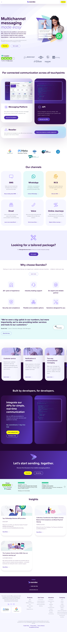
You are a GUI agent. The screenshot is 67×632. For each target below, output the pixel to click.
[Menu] (2, 2)
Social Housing (51, 613)
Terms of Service (41, 625)
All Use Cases (40, 599)
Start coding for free (13, 432)
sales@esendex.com (33, 589)
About (62, 599)
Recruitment (51, 610)
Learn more (33, 274)
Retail (51, 602)
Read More (5, 532)
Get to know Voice (32, 222)
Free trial (63, 2)
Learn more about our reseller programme (46, 132)
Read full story (6, 333)
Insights (62, 604)
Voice (30, 604)
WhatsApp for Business (30, 602)
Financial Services (51, 601)
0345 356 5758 (34, 586)
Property (51, 609)
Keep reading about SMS (10, 193)
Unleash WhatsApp (32, 193)
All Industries (51, 599)
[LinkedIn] (9, 604)
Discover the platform (11, 117)
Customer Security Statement (62, 613)
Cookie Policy (26, 625)
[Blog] (14, 604)
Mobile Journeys (30, 606)
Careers (62, 601)
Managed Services (30, 609)
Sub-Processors (62, 615)
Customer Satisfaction (40, 602)
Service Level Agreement (62, 610)
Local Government (51, 607)
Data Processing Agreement (62, 612)
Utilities (51, 606)
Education (51, 612)
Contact (62, 602)
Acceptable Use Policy (34, 627)
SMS (30, 599)
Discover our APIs (44, 119)
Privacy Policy (33, 625)
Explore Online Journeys (55, 222)
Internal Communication (41, 604)
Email (30, 607)
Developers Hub (12, 436)
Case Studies (62, 606)
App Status (62, 617)
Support (62, 609)
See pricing (38, 473)
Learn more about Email (10, 222)
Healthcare (51, 604)
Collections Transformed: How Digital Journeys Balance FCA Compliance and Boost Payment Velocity (49, 520)
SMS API (29, 601)
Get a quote (15, 46)
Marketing (41, 606)
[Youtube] (11, 604)
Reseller (62, 607)
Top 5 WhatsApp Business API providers (14, 518)
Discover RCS (55, 193)
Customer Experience (41, 601)
